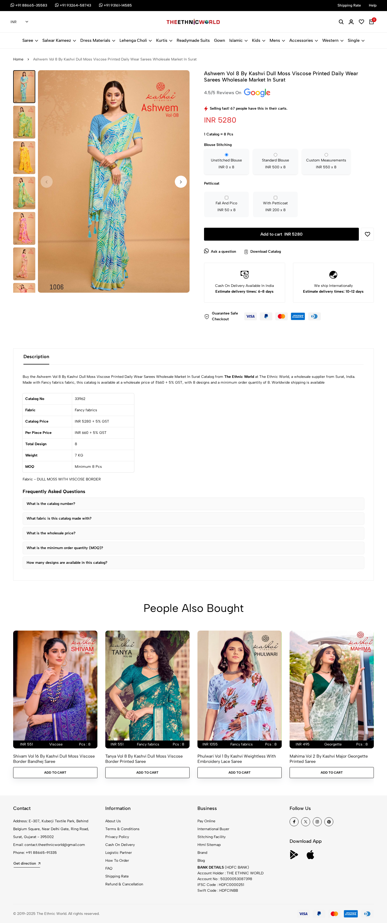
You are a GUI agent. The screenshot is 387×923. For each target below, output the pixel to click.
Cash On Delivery (120, 845)
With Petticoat (275, 206)
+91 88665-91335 (41, 852)
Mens (275, 40)
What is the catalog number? (51, 503)
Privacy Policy (117, 837)
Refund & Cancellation (124, 884)
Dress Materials (95, 40)
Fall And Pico (226, 206)
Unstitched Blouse (226, 163)
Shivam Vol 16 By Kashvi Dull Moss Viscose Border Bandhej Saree (54, 759)
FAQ (108, 868)
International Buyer (213, 829)
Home (18, 59)
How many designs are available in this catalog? (67, 562)
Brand (202, 852)
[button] (181, 182)
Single (354, 40)
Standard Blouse (275, 163)
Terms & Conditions (122, 829)
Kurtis (161, 40)
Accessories (301, 40)
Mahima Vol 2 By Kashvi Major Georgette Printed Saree (329, 759)
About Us (113, 821)
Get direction (24, 863)
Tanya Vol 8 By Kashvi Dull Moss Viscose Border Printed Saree (144, 759)
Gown (219, 40)
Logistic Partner (118, 852)
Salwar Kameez (56, 40)
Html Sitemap (209, 845)
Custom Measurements (326, 163)
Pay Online (206, 821)
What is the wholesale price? (51, 533)
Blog (201, 860)
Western (330, 40)
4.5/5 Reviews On (223, 92)
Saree (27, 40)
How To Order (117, 860)
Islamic (236, 40)
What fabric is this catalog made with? (59, 518)
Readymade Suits (193, 40)
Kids (256, 40)
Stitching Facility (211, 837)
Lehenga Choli (133, 40)
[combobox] (19, 22)
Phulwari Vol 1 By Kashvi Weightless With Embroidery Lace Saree (236, 759)
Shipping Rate (117, 876)
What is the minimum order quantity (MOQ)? (65, 548)
